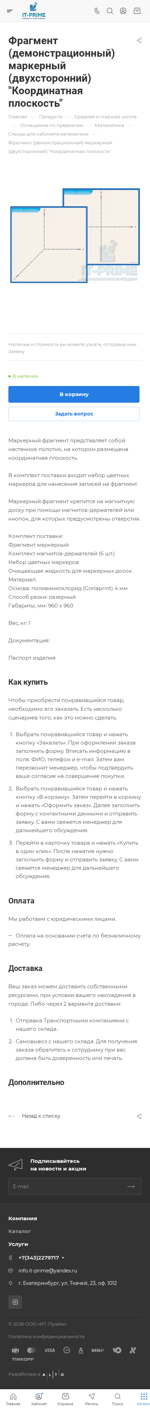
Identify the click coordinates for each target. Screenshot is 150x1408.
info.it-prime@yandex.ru (47, 1271)
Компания (22, 1218)
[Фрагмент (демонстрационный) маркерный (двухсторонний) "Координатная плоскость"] (75, 235)
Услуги (18, 1244)
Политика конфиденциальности (46, 1336)
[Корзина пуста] (137, 11)
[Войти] (123, 11)
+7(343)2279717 (38, 1257)
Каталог (19, 1231)
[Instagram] (15, 1302)
